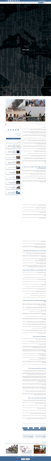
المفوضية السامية (43, 429)
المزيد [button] (14, 2)
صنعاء (38, 429)
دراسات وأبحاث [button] (25, 2)
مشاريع (21, 2)
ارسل (13, 138)
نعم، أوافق (27, 459)
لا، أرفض (23, 459)
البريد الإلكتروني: (19, 135)
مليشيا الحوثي (34, 429)
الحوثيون (30, 429)
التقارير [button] (29, 2)
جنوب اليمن (25, 429)
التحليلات (32, 2)
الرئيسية (34, 2)
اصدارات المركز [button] (18, 2)
